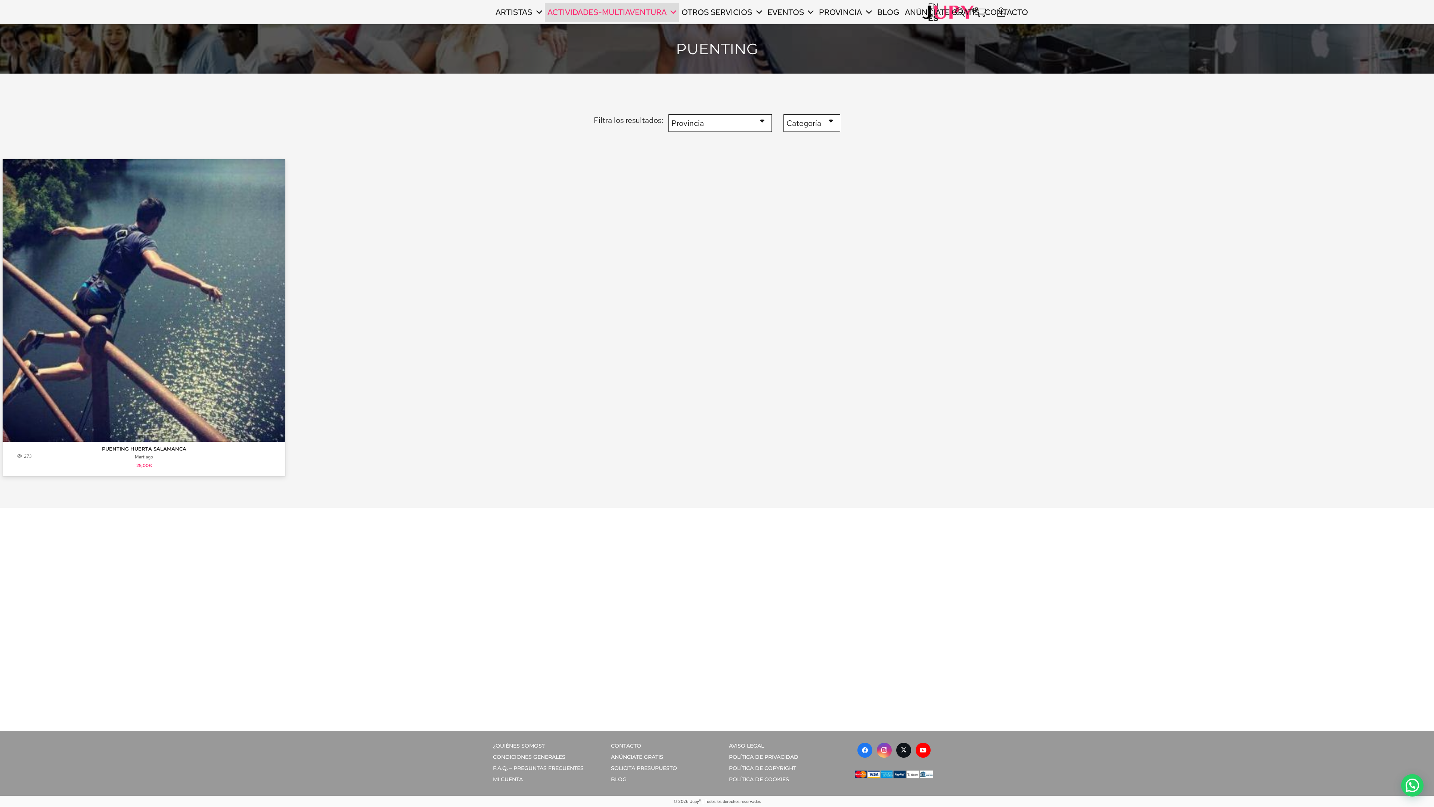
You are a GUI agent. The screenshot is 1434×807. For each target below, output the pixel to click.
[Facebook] (864, 750)
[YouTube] (923, 750)
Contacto (626, 745)
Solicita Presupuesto (644, 768)
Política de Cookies (759, 779)
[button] (960, 12)
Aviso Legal (746, 745)
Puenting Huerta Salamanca (144, 449)
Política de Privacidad (763, 757)
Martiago (144, 457)
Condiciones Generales (529, 757)
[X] (903, 750)
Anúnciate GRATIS (637, 757)
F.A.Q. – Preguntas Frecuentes (538, 768)
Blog (619, 779)
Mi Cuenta (508, 779)
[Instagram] (884, 750)
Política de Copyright (762, 768)
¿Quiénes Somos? (519, 745)
